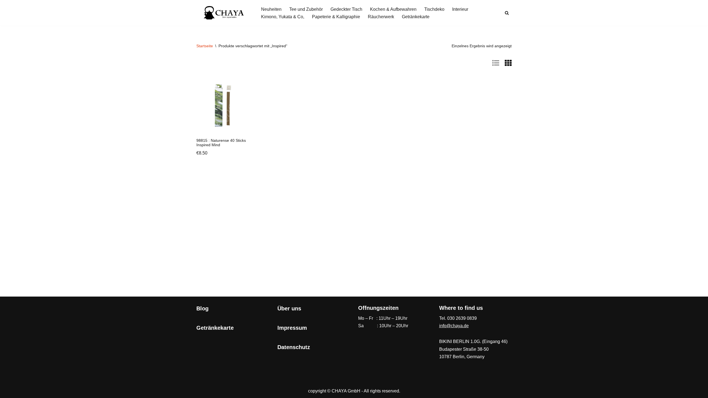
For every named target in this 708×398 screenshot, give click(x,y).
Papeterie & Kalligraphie (336, 16)
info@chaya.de (454, 325)
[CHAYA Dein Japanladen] (224, 13)
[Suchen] (507, 13)
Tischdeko (434, 9)
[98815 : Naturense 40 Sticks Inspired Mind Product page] (224, 105)
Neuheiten (271, 9)
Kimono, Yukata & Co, (282, 16)
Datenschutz (293, 347)
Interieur (460, 9)
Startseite (204, 46)
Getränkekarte (416, 16)
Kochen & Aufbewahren (393, 9)
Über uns (289, 308)
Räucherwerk (381, 16)
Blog (202, 308)
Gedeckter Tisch (346, 9)
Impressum (292, 328)
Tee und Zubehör (306, 9)
